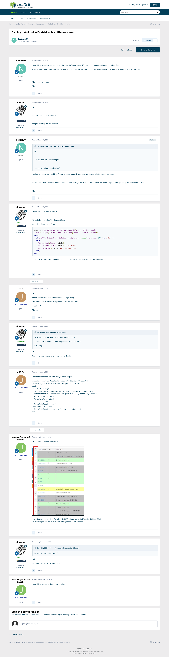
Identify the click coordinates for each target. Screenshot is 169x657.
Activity (23, 12)
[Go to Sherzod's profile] (21, 110)
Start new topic (126, 50)
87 (22, 309)
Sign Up (154, 5)
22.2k (22, 125)
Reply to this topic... (31, 624)
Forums (12, 18)
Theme (80, 649)
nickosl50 (24, 39)
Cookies (89, 649)
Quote (40, 93)
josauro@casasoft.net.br (21, 438)
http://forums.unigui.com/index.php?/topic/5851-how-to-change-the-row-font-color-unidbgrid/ (67, 259)
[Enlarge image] (58, 481)
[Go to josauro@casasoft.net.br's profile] (21, 448)
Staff (21, 18)
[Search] (157, 12)
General (34, 41)
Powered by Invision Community (84, 653)
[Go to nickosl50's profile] (14, 40)
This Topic (148, 12)
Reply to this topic (148, 50)
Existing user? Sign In (138, 5)
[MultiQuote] (33, 93)
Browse (14, 12)
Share (136, 40)
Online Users (31, 18)
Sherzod (20, 102)
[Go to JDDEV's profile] (21, 297)
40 (22, 460)
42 (22, 81)
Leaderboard (45, 18)
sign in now (61, 615)
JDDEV (20, 288)
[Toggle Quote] (35, 146)
